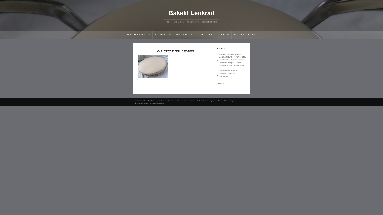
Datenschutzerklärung (244, 35)
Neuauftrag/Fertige (185, 35)
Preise (202, 35)
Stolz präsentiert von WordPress (144, 101)
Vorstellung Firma (163, 35)
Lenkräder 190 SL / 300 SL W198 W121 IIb (232, 57)
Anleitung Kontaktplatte (139, 35)
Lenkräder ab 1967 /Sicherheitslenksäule (231, 60)
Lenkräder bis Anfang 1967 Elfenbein (230, 63)
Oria (162, 101)
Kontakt (213, 35)
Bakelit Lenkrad (191, 13)
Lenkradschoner (224, 76)
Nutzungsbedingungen (141, 103)
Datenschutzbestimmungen (226, 101)
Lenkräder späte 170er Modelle (228, 70)
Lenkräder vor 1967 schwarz (227, 73)
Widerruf (225, 35)
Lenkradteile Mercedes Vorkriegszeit (230, 54)
